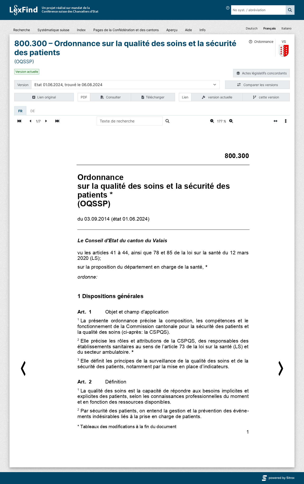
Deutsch (252, 28)
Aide (188, 30)
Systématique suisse (53, 30)
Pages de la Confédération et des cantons (126, 30)
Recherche (21, 30)
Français (269, 28)
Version (22, 85)
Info (202, 30)
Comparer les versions (260, 85)
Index (81, 30)
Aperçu (171, 30)
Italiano (286, 28)
